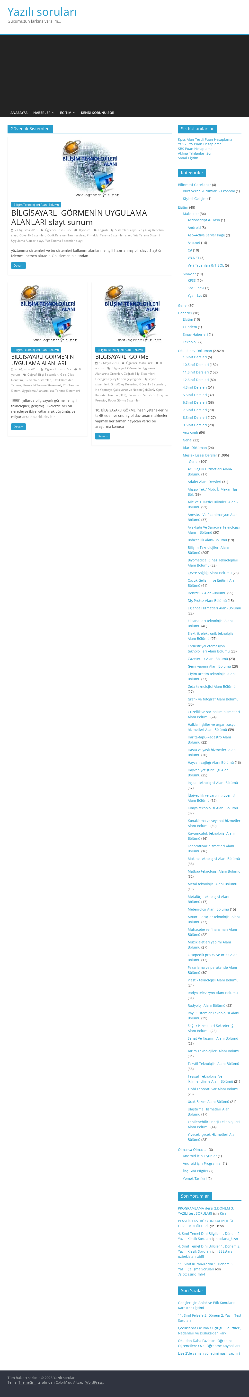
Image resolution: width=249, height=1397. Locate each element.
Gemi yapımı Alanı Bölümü (209, 666)
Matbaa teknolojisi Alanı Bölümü (214, 871)
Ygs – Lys (195, 295)
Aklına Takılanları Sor (195, 153)
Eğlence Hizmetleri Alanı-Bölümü (214, 608)
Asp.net (194, 242)
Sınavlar (189, 274)
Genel (182, 305)
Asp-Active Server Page (206, 235)
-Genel (193, 461)
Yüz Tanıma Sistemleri (65, 391)
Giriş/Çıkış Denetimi (124, 384)
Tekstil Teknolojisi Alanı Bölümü (213, 1063)
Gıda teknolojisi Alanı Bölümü (212, 686)
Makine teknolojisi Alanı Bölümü (214, 858)
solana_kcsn (228, 1238)
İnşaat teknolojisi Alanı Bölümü (213, 782)
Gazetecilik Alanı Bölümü (208, 658)
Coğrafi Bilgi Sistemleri (42, 375)
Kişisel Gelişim (194, 198)
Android (194, 227)
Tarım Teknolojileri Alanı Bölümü (214, 1051)
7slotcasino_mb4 (191, 1274)
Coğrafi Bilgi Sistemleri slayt (117, 230)
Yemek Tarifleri (195, 1178)
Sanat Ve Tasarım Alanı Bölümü (213, 1038)
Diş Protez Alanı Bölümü (207, 600)
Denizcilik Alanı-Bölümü (207, 593)
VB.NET (193, 257)
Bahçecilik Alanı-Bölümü (207, 540)
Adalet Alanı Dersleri (204, 481)
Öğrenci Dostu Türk (58, 230)
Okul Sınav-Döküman (195, 350)
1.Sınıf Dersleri (195, 357)
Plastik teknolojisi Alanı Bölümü (213, 980)
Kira (223, 1213)
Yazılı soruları (42, 11)
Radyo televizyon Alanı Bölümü (213, 992)
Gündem (190, 327)
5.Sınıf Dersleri (195, 394)
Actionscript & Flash (204, 220)
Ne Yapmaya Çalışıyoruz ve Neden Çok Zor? (124, 390)
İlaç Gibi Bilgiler (195, 1171)
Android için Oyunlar (200, 1156)
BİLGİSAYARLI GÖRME (121, 356)
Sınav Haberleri (195, 334)
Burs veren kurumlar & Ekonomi (209, 191)
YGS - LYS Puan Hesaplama (200, 144)
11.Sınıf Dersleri (196, 372)
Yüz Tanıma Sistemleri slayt (63, 241)
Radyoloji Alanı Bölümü (206, 1005)
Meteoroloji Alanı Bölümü (208, 909)
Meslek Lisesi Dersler (200, 455)
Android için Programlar (202, 1163)
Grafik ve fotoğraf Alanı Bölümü (213, 699)
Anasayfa (18, 112)
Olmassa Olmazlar (193, 1149)
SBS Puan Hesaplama (195, 148)
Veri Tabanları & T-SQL (206, 265)
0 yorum (84, 230)
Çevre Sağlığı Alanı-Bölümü (210, 572)
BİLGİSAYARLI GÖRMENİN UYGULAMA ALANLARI (42, 359)
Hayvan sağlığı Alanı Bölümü (211, 762)
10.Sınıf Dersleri (196, 364)
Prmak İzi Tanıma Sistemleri (42, 385)
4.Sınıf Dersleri (195, 387)
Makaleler (191, 213)
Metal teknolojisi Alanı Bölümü (212, 884)
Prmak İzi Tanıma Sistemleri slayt (109, 235)
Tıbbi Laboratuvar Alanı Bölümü (214, 1089)
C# (190, 250)
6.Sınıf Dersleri (195, 402)
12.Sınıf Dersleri (196, 379)
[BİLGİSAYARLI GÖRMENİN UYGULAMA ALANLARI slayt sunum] (89, 139)
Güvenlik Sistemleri (32, 235)
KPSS (192, 280)
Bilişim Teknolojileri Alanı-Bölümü (36, 205)
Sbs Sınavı (196, 288)
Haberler (42, 112)
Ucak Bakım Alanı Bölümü (208, 1101)
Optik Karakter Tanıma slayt (66, 235)
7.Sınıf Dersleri (195, 410)
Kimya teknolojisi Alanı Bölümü (213, 808)
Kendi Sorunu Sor (97, 112)
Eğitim (65, 112)
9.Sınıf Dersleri (195, 425)
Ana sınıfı (190, 432)
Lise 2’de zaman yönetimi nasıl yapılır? (209, 1353)
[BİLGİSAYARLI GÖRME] (131, 285)
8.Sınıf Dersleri (195, 417)
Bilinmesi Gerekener (194, 184)
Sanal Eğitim (188, 158)
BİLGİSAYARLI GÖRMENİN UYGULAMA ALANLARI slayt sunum (79, 217)
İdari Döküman (195, 447)
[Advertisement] (125, 71)
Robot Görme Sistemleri (124, 400)
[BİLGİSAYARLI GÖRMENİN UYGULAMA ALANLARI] (47, 285)
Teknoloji (190, 342)
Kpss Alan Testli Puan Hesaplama (205, 139)
